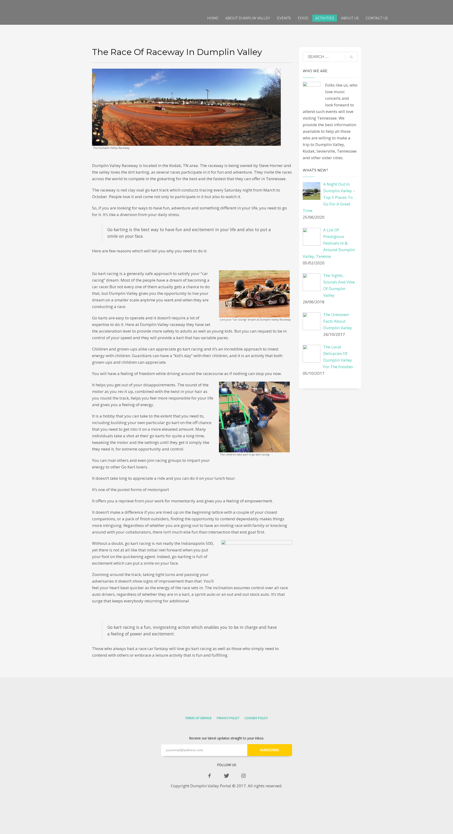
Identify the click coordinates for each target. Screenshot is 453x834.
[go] (351, 57)
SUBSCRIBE (269, 750)
